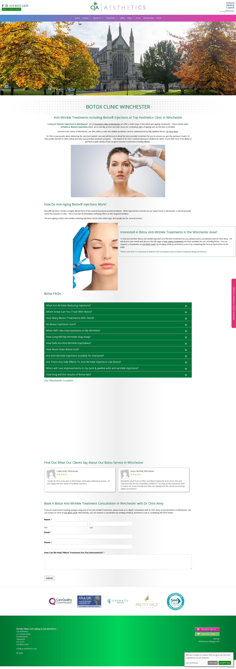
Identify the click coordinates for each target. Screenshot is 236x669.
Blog (129, 18)
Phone (48, 542)
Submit (49, 578)
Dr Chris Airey (172, 131)
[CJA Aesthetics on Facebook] (3, 6)
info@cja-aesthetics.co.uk (26, 648)
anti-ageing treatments (174, 241)
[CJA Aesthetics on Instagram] (7, 6)
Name (48, 519)
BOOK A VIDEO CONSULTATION (233, 303)
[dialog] (209, 659)
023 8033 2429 (18, 6)
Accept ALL (224, 663)
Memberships (148, 18)
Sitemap (216, 639)
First (45, 528)
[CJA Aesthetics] (118, 11)
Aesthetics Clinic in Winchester (107, 124)
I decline (212, 663)
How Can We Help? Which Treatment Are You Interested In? (74, 552)
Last (91, 528)
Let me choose (192, 663)
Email (47, 532)
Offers (122, 18)
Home (77, 18)
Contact (85, 18)
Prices (138, 18)
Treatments (110, 18)
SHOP (158, 18)
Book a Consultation (11, 9)
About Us (97, 18)
